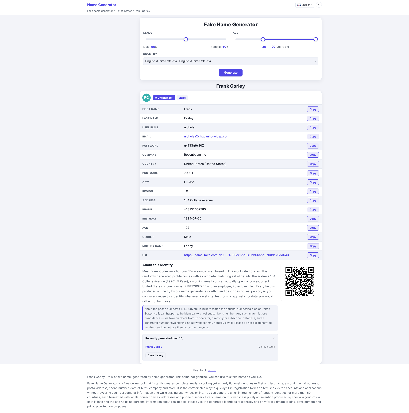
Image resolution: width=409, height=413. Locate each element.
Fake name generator (100, 10)
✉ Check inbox (164, 97)
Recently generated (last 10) (164, 338)
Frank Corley (142, 10)
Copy (313, 109)
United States (124, 10)
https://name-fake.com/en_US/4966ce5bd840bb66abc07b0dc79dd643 (236, 255)
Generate (231, 72)
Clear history (155, 355)
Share (182, 97)
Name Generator (101, 5)
